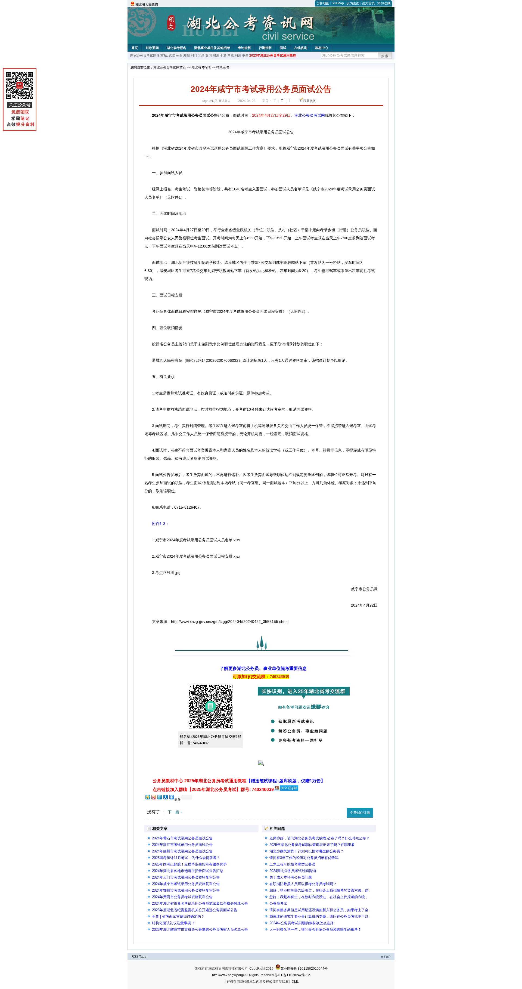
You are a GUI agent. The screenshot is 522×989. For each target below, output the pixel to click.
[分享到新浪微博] (153, 797)
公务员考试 (278, 903)
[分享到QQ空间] (147, 797)
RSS (135, 957)
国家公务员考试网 (143, 55)
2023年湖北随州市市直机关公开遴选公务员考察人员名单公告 (200, 930)
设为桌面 (352, 3)
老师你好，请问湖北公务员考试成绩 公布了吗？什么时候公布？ (319, 838)
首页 (134, 48)
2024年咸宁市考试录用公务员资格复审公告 (186, 884)
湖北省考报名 (176, 48)
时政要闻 (152, 48)
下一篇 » (175, 812)
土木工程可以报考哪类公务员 (292, 864)
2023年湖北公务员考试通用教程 (272, 55)
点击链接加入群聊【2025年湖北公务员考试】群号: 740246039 (213, 789)
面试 (283, 48)
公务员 (212, 101)
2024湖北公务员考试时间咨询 (292, 871)
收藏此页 (337, 811)
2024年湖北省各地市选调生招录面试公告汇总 (187, 871)
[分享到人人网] (165, 797)
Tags (142, 957)
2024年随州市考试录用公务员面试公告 (182, 851)
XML (295, 982)
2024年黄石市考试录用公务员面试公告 (182, 838)
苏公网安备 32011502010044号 (304, 969)
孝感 (230, 55)
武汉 (172, 55)
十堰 (223, 55)
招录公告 (222, 67)
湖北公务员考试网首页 (169, 67)
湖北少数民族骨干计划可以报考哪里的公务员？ (306, 851)
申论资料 (244, 48)
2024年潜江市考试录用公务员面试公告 (182, 845)
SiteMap (338, 3)
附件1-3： (160, 523)
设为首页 (368, 3)
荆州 (238, 55)
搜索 (385, 56)
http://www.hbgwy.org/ (228, 975)
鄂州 (216, 55)
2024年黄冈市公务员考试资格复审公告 (182, 897)
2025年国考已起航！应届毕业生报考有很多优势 (189, 864)
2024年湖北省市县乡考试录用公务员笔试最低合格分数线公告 (200, 903)
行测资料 (265, 48)
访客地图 (322, 3)
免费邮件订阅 (360, 813)
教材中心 (321, 48)
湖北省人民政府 (146, 5)
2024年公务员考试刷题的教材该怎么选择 (301, 923)
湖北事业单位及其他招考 (212, 48)
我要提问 (309, 101)
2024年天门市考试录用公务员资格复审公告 (186, 877)
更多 (245, 55)
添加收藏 (383, 3)
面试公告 (225, 101)
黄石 (179, 55)
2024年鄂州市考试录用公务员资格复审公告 (186, 890)
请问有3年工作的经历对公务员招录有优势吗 (303, 858)
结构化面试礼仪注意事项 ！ (173, 923)
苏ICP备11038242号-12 (292, 975)
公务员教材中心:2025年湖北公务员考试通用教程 (239, 780)
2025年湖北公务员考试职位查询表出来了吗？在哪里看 (312, 845)
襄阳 (186, 55)
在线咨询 (300, 48)
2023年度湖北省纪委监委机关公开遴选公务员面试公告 (194, 910)
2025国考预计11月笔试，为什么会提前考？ (186, 858)
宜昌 (201, 55)
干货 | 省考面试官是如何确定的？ (178, 916)
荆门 (194, 55)
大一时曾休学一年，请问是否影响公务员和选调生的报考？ (315, 930)
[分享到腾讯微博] (159, 797)
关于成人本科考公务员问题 (290, 877)
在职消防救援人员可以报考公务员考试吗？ (303, 884)
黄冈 (208, 55)
